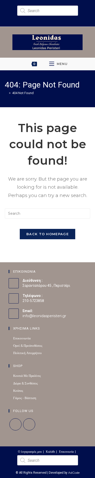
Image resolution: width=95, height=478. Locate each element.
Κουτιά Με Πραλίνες (27, 376)
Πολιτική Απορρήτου (27, 353)
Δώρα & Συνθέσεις (25, 383)
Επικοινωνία (22, 338)
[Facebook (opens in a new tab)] (44, 18)
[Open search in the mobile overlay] (47, 11)
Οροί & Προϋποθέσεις (27, 345)
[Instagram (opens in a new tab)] (49, 18)
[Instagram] (29, 424)
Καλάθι (50, 451)
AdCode (74, 472)
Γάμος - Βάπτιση (24, 398)
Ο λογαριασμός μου (30, 451)
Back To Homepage (47, 234)
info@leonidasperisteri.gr (44, 316)
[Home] (6, 93)
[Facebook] (15, 424)
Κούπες (18, 390)
